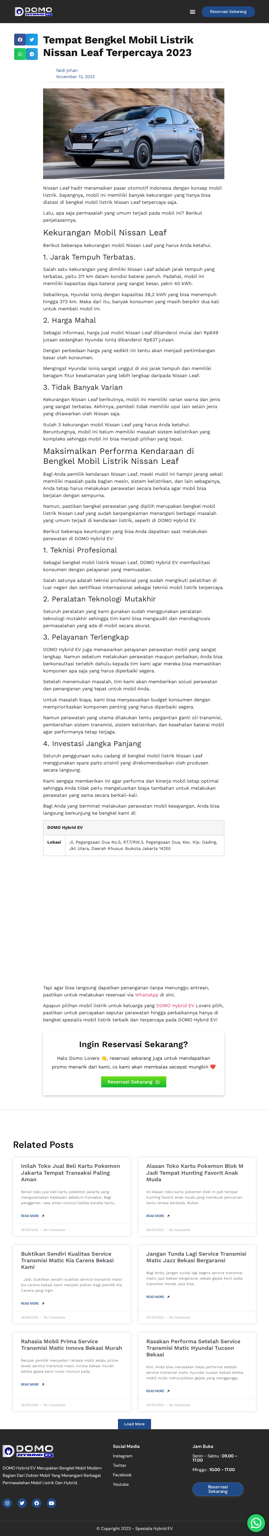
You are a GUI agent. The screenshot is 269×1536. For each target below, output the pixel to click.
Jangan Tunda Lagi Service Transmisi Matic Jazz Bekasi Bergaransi (196, 1257)
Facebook (122, 1475)
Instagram (122, 1456)
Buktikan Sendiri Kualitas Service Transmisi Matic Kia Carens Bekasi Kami (67, 1260)
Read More (30, 1216)
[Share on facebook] (20, 39)
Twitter (119, 1465)
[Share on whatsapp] (20, 54)
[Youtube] (51, 1503)
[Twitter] (22, 1503)
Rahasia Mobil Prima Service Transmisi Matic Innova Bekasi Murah (71, 1344)
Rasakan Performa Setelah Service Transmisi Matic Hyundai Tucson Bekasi (193, 1348)
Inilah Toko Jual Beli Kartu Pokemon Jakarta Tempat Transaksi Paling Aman (70, 1172)
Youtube (121, 1484)
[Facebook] (37, 1503)
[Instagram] (7, 1503)
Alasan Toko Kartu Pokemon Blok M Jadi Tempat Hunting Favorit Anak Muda (195, 1172)
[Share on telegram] (32, 54)
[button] (192, 11)
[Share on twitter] (32, 39)
